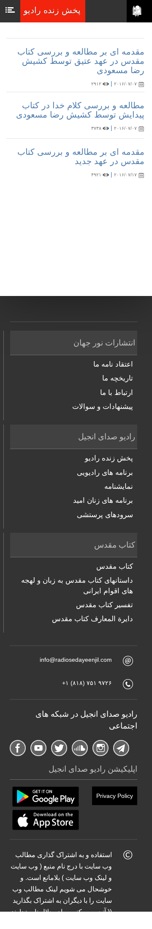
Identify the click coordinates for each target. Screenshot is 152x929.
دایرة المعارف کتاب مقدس (92, 619)
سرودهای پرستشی (105, 515)
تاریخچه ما (117, 378)
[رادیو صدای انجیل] (139, 11)
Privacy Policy (114, 795)
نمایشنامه (118, 486)
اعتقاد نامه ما (113, 364)
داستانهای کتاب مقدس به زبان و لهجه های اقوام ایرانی (77, 585)
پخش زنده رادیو (109, 458)
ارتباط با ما (116, 393)
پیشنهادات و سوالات (102, 407)
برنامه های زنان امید (103, 500)
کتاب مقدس (114, 566)
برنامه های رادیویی (105, 473)
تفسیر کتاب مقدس (104, 605)
